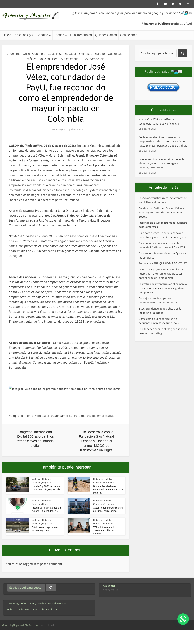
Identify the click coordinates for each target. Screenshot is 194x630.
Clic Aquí (186, 23)
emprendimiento (22, 415)
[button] (183, 619)
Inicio (7, 35)
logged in (29, 564)
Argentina (13, 53)
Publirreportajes (81, 35)
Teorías (59, 35)
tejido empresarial (101, 415)
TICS (84, 58)
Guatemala (115, 53)
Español (100, 53)
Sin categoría (70, 58)
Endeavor (43, 415)
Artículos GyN (24, 35)
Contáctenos (128, 35)
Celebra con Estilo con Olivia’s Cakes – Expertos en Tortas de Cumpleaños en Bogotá (161, 212)
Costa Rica (55, 53)
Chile (26, 53)
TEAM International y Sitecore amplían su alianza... (104, 530)
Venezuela (97, 58)
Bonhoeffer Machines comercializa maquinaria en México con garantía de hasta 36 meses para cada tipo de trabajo (163, 141)
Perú (55, 58)
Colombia (38, 53)
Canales (42, 35)
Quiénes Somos (106, 35)
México (32, 58)
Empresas (85, 53)
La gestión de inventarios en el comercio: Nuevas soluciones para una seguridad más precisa (163, 288)
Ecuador (70, 53)
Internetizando (47, 625)
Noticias (44, 58)
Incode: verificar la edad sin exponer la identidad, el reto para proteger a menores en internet (162, 163)
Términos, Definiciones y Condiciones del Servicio (36, 603)
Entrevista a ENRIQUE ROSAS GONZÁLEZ (163, 263)
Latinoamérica (62, 415)
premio (80, 415)
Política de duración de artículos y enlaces (32, 609)
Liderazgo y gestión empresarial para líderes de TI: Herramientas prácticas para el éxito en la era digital (161, 273)
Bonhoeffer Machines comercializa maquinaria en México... (108, 489)
